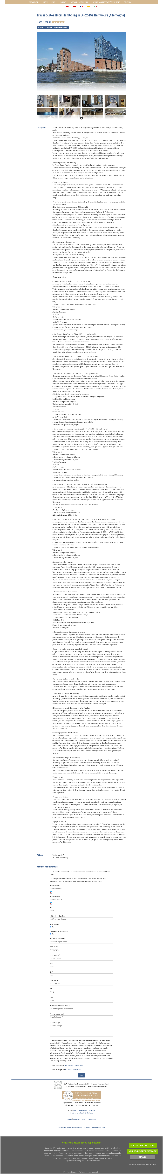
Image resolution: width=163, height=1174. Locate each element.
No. (51, 972)
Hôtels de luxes (49, 2)
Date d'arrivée (55, 886)
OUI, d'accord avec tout (143, 1145)
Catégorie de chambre (57, 916)
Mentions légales (70, 1172)
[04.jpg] (92, 101)
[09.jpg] (115, 114)
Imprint (69, 1119)
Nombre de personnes (57, 938)
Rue (51, 964)
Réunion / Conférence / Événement (106, 2)
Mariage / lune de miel (79, 2)
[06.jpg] (47, 114)
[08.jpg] (92, 114)
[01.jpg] (81, 61)
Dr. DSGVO (153, 1164)
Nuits (52, 908)
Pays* (51, 997)
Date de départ (55, 897)
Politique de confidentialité (73, 1065)
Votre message (55, 1022)
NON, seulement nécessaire (143, 1151)
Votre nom (54, 947)
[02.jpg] (47, 101)
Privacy (84, 1119)
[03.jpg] (70, 101)
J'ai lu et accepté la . (67, 1065)
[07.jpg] (70, 114)
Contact (63, 2)
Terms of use (92, 1119)
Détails (142, 1157)
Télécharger (129, 2)
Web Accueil (33, 2)
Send (81, 1075)
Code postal (54, 980)
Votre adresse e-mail (57, 1014)
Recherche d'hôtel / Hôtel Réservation (52, 27)
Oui (53, 927)
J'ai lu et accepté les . (66, 1070)
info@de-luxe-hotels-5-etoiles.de (81, 1113)
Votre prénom (55, 955)
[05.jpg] (115, 101)
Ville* (51, 989)
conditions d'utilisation (73, 1070)
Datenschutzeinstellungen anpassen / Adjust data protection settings (81, 1127)
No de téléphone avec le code (60, 1006)
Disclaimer (76, 1119)
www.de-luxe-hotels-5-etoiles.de (84, 1110)
